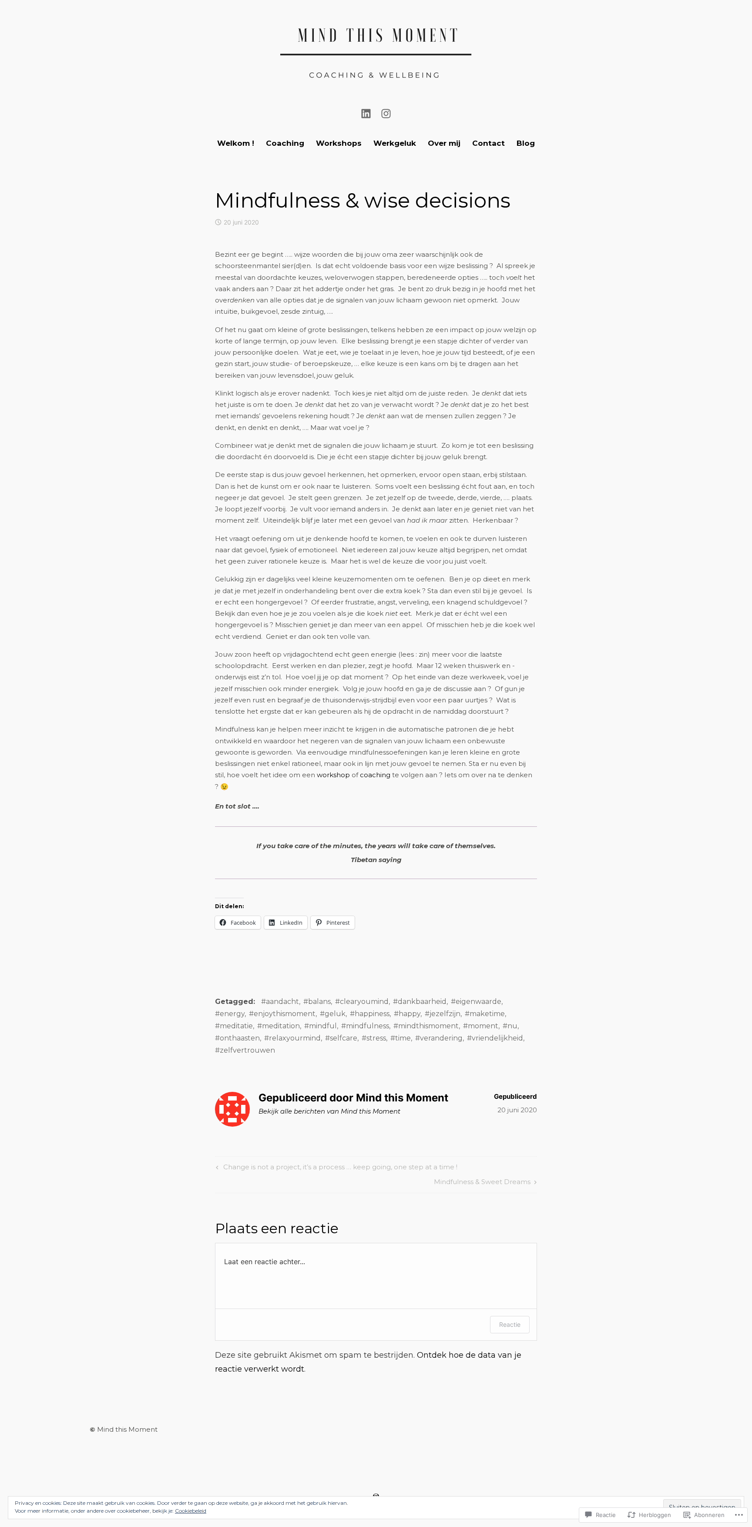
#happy (407, 1014)
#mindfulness (365, 1026)
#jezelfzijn (442, 1014)
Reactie (509, 1324)
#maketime (485, 1014)
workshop (334, 775)
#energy (230, 1014)
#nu (510, 1026)
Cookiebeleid (190, 1510)
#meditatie (234, 1026)
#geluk (333, 1014)
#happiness (369, 1014)
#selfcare (341, 1038)
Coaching (285, 143)
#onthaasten (237, 1038)
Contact (488, 143)
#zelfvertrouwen (245, 1050)
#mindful (320, 1026)
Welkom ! (235, 143)
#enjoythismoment (282, 1014)
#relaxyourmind (292, 1038)
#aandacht (280, 1001)
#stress (374, 1038)
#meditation (278, 1026)
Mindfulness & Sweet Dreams (482, 1183)
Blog (526, 143)
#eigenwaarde (476, 1001)
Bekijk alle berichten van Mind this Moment (329, 1111)
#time (400, 1038)
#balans (317, 1001)
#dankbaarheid (419, 1001)
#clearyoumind (362, 1001)
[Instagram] (386, 113)
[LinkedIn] (366, 113)
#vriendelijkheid (495, 1038)
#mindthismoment (426, 1026)
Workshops (339, 143)
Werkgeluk (394, 143)
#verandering (439, 1038)
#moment (480, 1026)
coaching (375, 775)
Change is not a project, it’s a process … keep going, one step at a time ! (335, 1168)
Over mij (444, 143)
